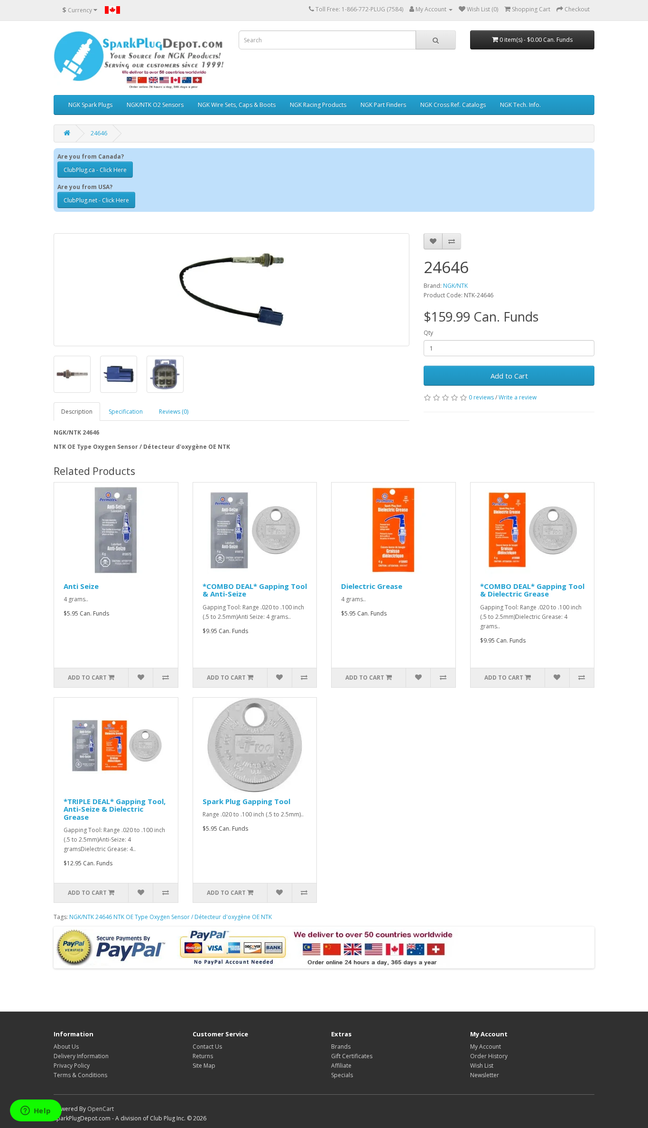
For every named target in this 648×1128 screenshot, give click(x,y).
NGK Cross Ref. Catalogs (453, 105)
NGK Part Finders (383, 105)
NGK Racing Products (318, 105)
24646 (99, 133)
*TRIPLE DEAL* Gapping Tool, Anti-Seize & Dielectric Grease (115, 809)
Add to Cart (509, 375)
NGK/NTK (455, 286)
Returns (203, 1056)
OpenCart (100, 1109)
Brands (341, 1047)
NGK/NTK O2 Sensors (155, 105)
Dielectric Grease (371, 586)
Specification (126, 412)
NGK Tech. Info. (520, 105)
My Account (485, 1047)
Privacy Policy (72, 1066)
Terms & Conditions (80, 1075)
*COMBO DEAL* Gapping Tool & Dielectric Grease (532, 590)
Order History (489, 1056)
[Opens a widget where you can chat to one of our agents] (35, 1111)
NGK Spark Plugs (90, 105)
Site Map (204, 1066)
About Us (66, 1047)
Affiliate (341, 1066)
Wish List (481, 1066)
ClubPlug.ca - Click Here (95, 170)
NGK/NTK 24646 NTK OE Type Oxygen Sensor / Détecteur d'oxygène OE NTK (170, 917)
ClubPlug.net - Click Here (96, 200)
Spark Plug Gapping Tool (246, 801)
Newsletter (484, 1075)
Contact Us (207, 1047)
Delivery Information (81, 1056)
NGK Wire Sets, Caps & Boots (237, 105)
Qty (428, 333)
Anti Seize (81, 586)
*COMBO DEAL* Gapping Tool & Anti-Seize (255, 590)
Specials (342, 1075)
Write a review (518, 397)
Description (77, 412)
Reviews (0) (173, 412)
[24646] (231, 289)
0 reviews (481, 397)
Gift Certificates (351, 1056)
